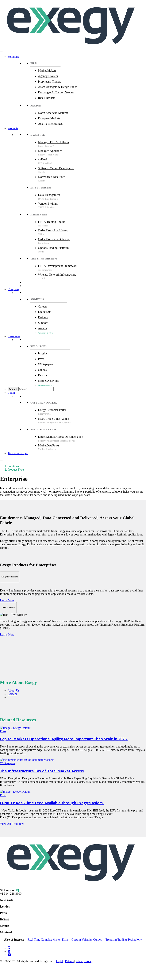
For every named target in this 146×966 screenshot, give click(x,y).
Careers (42, 306)
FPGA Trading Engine (51, 221)
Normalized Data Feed (51, 176)
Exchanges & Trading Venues (56, 92)
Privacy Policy (84, 961)
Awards (42, 328)
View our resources (45, 385)
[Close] (1, 460)
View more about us (45, 333)
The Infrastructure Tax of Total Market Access (42, 771)
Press (41, 358)
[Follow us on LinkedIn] (9, 951)
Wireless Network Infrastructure (57, 274)
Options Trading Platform (53, 247)
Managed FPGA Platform (53, 142)
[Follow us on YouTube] (9, 954)
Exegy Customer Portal (52, 410)
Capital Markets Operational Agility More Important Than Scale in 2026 (64, 739)
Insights (42, 353)
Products (13, 128)
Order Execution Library (53, 230)
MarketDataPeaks (48, 445)
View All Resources (12, 823)
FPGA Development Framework (57, 265)
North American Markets (53, 112)
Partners (43, 317)
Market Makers (47, 70)
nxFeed (42, 159)
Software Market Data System (56, 168)
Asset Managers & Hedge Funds (57, 86)
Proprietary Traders (49, 81)
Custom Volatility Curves (86, 939)
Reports (42, 375)
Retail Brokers (46, 97)
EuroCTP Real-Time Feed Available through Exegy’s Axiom (52, 802)
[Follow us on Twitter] (9, 947)
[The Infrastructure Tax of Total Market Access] (27, 759)
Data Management (49, 194)
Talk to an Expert (18, 453)
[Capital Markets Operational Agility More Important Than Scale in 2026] (15, 727)
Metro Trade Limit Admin (53, 418)
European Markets (49, 118)
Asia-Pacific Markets (50, 123)
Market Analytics (48, 380)
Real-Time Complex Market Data (48, 939)
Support (43, 322)
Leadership (44, 311)
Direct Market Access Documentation (60, 436)
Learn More (7, 600)
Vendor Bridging (48, 203)
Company (13, 289)
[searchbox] (36, 389)
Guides (42, 369)
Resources (14, 336)
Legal (59, 961)
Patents (69, 961)
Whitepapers (45, 364)
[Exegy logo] (73, 46)
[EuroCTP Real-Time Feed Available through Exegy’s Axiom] (15, 791)
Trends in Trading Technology (124, 939)
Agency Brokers (48, 76)
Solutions (13, 56)
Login (11, 392)
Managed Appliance (50, 150)
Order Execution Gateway (54, 239)
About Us (13, 690)
